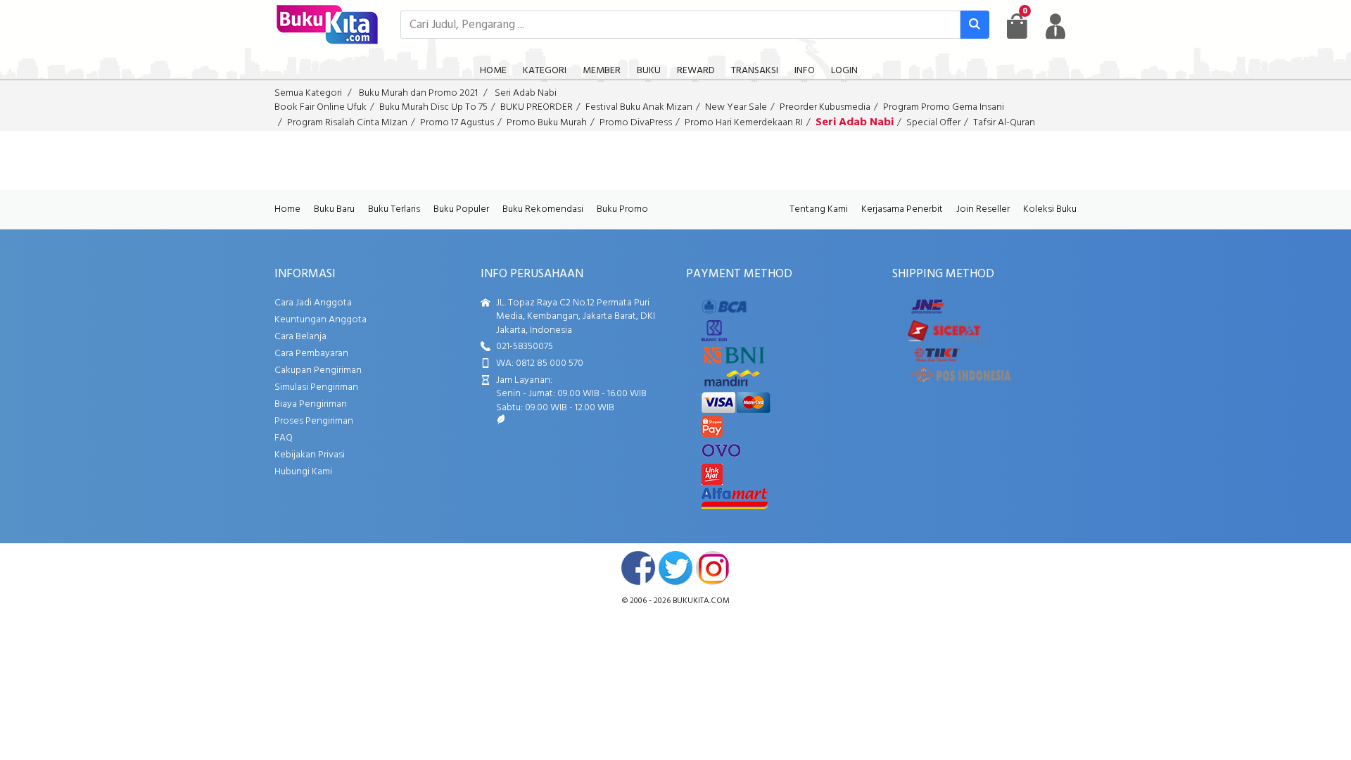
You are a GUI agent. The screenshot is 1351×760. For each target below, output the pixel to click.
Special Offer (933, 123)
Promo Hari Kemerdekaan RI (744, 123)
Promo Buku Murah (547, 123)
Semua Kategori (308, 93)
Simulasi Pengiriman (316, 387)
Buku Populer (461, 209)
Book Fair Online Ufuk (320, 107)
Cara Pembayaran (311, 354)
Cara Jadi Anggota (313, 303)
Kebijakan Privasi (309, 455)
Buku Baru (334, 209)
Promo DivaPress (636, 123)
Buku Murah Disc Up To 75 (433, 107)
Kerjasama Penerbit (902, 209)
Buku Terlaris (394, 209)
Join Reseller (983, 209)
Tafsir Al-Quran (1004, 123)
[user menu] (1055, 26)
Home (287, 209)
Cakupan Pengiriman (318, 370)
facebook (638, 567)
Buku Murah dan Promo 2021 (418, 93)
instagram (712, 567)
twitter (675, 567)
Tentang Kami (818, 209)
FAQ (283, 438)
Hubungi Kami (303, 472)
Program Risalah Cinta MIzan (347, 123)
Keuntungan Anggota (320, 320)
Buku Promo (622, 209)
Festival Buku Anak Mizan (638, 107)
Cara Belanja (300, 337)
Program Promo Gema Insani (943, 107)
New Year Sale (736, 107)
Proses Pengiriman (313, 421)
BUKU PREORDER (536, 107)
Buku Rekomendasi (542, 209)
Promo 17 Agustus (457, 123)
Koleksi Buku (1050, 209)
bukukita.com (701, 601)
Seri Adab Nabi (526, 93)
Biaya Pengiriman (310, 404)
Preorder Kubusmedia (825, 107)
